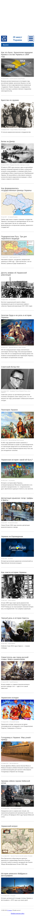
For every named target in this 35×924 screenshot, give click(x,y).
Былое (18, 45)
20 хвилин (9, 910)
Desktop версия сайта (17, 913)
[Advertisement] (17, 18)
